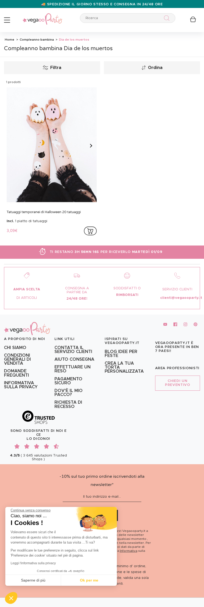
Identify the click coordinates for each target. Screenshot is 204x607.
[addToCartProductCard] (90, 231)
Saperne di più (33, 580)
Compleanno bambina (36, 39)
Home (9, 39)
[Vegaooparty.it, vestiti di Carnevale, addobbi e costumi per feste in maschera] (42, 16)
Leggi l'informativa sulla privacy (33, 563)
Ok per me (89, 580)
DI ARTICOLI (26, 298)
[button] (11, 598)
